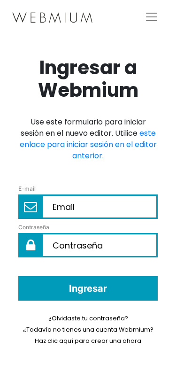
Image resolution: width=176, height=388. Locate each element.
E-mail (27, 188)
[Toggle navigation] (151, 17)
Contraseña (33, 227)
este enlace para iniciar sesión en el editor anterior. (88, 144)
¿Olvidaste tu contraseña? (88, 318)
